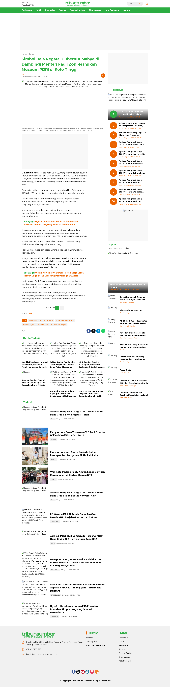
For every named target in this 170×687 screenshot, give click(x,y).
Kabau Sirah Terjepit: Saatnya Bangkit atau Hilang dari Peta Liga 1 (134, 346)
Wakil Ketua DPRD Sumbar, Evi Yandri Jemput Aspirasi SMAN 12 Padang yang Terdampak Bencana (77, 587)
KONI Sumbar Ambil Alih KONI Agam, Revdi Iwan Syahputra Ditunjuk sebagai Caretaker (92, 364)
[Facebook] (88, 331)
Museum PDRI (36, 320)
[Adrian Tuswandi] (113, 299)
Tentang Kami (92, 641)
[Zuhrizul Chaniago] (113, 383)
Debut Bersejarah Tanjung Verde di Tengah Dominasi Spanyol (132, 298)
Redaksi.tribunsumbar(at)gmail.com (41, 654)
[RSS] (97, 672)
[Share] (103, 75)
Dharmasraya (124, 657)
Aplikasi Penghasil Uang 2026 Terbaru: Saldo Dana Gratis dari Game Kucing (131, 143)
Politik (121, 641)
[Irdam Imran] (113, 395)
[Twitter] (93, 331)
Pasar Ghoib (125, 370)
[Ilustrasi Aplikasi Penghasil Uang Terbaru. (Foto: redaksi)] (35, 415)
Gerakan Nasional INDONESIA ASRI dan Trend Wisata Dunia (134, 382)
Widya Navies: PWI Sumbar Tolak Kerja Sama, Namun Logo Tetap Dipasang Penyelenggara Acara (62, 364)
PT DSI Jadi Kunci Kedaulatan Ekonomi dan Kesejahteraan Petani (133, 322)
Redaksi (89, 638)
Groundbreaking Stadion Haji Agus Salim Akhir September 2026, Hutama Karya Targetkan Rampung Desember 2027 (63, 393)
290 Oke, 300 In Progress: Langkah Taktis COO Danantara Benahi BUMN (91, 393)
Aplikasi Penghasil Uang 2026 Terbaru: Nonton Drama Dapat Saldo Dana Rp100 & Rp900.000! (131, 181)
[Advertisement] (85, 32)
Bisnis (53, 419)
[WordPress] (87, 672)
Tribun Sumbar (84, 681)
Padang (53, 439)
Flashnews (54, 616)
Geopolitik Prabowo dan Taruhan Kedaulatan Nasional (134, 393)
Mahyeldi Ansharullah (65, 320)
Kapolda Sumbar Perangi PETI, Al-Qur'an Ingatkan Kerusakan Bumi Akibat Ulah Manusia (33, 382)
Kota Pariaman (125, 661)
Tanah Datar (55, 521)
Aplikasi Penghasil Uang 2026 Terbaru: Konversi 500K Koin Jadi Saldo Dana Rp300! (132, 153)
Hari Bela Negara (59, 325)
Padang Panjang (126, 653)
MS (23, 75)
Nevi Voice (123, 645)
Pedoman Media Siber (96, 645)
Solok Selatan (55, 570)
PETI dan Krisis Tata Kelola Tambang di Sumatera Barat (133, 334)
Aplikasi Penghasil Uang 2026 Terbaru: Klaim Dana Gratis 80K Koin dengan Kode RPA (131, 162)
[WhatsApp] (103, 331)
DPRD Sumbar (55, 595)
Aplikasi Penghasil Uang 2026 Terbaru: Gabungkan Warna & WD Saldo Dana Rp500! (131, 171)
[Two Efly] (113, 311)
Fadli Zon (49, 320)
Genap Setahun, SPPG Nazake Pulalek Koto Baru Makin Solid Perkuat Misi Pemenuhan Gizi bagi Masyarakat (75, 562)
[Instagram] (92, 672)
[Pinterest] (83, 672)
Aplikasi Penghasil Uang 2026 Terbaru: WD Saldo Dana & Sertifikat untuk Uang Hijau (130, 190)
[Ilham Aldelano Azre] (113, 335)
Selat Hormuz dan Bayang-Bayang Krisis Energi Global (132, 358)
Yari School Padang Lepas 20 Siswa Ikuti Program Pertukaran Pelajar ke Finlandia (132, 134)
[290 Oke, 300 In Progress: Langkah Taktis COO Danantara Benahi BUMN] (92, 380)
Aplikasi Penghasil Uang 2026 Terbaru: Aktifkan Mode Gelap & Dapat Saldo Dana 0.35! (131, 200)
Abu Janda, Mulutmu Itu (131, 310)
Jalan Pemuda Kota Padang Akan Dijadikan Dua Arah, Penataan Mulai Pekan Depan (132, 124)
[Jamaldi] (113, 347)
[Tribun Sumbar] (77, 3)
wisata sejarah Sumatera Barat (36, 325)
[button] (140, 4)
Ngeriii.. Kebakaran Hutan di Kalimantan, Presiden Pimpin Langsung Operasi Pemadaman (35, 364)
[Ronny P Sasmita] (113, 323)
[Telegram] (98, 331)
